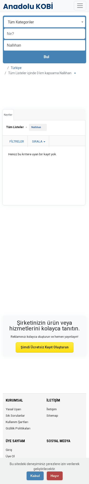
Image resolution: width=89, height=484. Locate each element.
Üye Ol (10, 456)
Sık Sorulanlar (15, 415)
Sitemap (52, 415)
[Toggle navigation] (80, 5)
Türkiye (16, 68)
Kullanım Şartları (17, 422)
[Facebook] (49, 452)
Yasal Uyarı (13, 409)
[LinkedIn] (69, 452)
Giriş (9, 450)
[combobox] (44, 22)
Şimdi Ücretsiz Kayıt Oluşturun (45, 347)
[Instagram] (63, 452)
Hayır (55, 476)
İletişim (52, 409)
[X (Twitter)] (56, 452)
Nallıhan (36, 127)
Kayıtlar (8, 114)
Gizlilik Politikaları (18, 428)
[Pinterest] (76, 452)
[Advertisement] (44, 91)
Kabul (35, 476)
